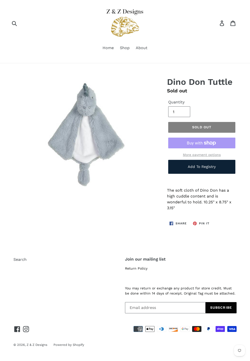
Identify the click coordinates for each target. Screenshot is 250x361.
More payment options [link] (202, 155)
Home (108, 47)
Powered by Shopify (68, 345)
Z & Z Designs (37, 345)
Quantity (176, 102)
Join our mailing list (145, 259)
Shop (125, 47)
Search (20, 259)
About (141, 47)
